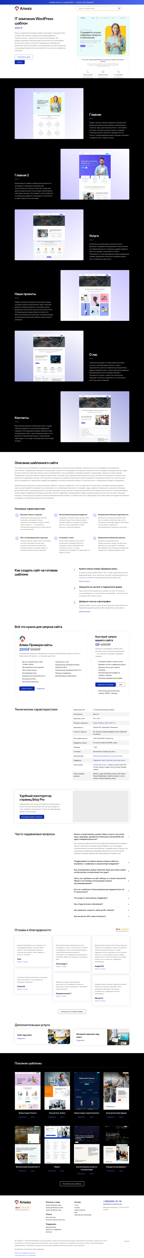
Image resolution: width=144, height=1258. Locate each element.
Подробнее (21, 1038)
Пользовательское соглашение (25, 1255)
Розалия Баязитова (99, 764)
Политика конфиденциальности (25, 1253)
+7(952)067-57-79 (112, 1201)
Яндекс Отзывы (22, 962)
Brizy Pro (112, 723)
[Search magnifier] (119, 8)
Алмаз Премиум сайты (101, 723)
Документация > (85, 611)
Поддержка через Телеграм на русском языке (109, 760)
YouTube (126, 1241)
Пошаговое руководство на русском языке (107, 756)
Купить (19, 62)
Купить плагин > (85, 581)
